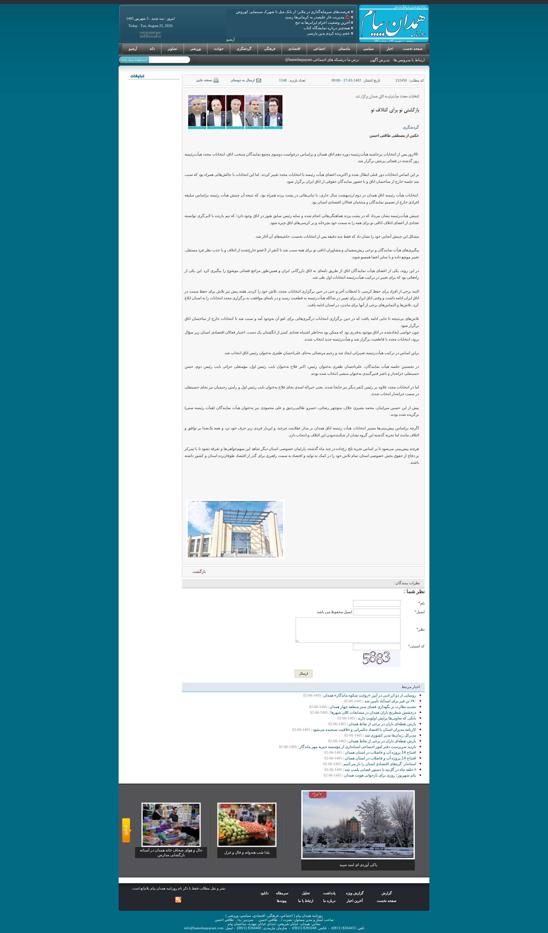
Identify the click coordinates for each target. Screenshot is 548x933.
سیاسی (368, 48)
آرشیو (133, 48)
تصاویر (172, 48)
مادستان (344, 48)
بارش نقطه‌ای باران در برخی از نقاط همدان (382, 724)
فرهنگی (269, 48)
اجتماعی (319, 48)
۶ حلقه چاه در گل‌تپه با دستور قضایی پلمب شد (380, 769)
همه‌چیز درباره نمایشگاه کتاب (327, 28)
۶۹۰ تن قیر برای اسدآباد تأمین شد (390, 701)
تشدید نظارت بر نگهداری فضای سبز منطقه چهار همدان (372, 707)
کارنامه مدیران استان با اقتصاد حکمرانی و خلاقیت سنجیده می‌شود (364, 729)
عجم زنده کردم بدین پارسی (329, 33)
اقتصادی (294, 48)
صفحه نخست (412, 48)
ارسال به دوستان (243, 80)
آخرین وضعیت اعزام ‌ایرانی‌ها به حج (323, 22)
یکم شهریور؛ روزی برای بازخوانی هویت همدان (380, 775)
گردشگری (244, 48)
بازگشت (199, 571)
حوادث (219, 48)
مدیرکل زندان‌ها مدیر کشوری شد (390, 735)
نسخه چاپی (204, 80)
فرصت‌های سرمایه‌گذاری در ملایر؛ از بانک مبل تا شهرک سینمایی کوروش (293, 12)
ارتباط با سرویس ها (409, 60)
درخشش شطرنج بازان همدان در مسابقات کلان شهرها (373, 712)
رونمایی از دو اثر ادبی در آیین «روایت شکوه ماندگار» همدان (369, 695)
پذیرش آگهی (379, 60)
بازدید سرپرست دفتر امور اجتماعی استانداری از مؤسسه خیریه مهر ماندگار (357, 746)
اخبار (390, 48)
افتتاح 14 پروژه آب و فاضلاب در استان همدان (380, 752)
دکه (152, 48)
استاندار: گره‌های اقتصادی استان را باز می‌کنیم (379, 764)
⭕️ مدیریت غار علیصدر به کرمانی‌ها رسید (318, 17)
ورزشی (195, 48)
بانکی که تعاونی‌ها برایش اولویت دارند (387, 718)
